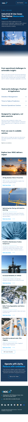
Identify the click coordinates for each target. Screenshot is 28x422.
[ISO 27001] (17, 405)
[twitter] (2, 405)
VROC (3, 10)
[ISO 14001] (21, 405)
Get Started (20, 2)
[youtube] (8, 405)
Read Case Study (7, 185)
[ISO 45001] (11, 405)
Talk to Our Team (14, 376)
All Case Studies (8, 351)
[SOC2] (24, 405)
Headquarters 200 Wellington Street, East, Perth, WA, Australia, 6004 (13, 396)
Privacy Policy (9, 410)
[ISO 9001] (14, 405)
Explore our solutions (6, 143)
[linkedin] (5, 405)
